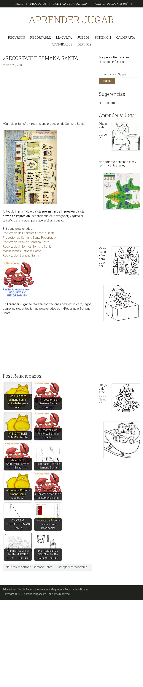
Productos (38, 3)
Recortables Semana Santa (21, 255)
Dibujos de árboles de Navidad (103, 394)
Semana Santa (42, 567)
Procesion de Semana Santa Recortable (29, 237)
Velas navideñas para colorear (102, 257)
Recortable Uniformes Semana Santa (27, 246)
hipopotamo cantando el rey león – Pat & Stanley (117, 163)
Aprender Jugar (71, 19)
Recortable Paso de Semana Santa (26, 242)
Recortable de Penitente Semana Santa (29, 233)
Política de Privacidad (70, 3)
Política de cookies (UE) (110, 3)
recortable (25, 567)
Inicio (19, 3)
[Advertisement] (47, 95)
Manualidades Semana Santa (22, 251)
